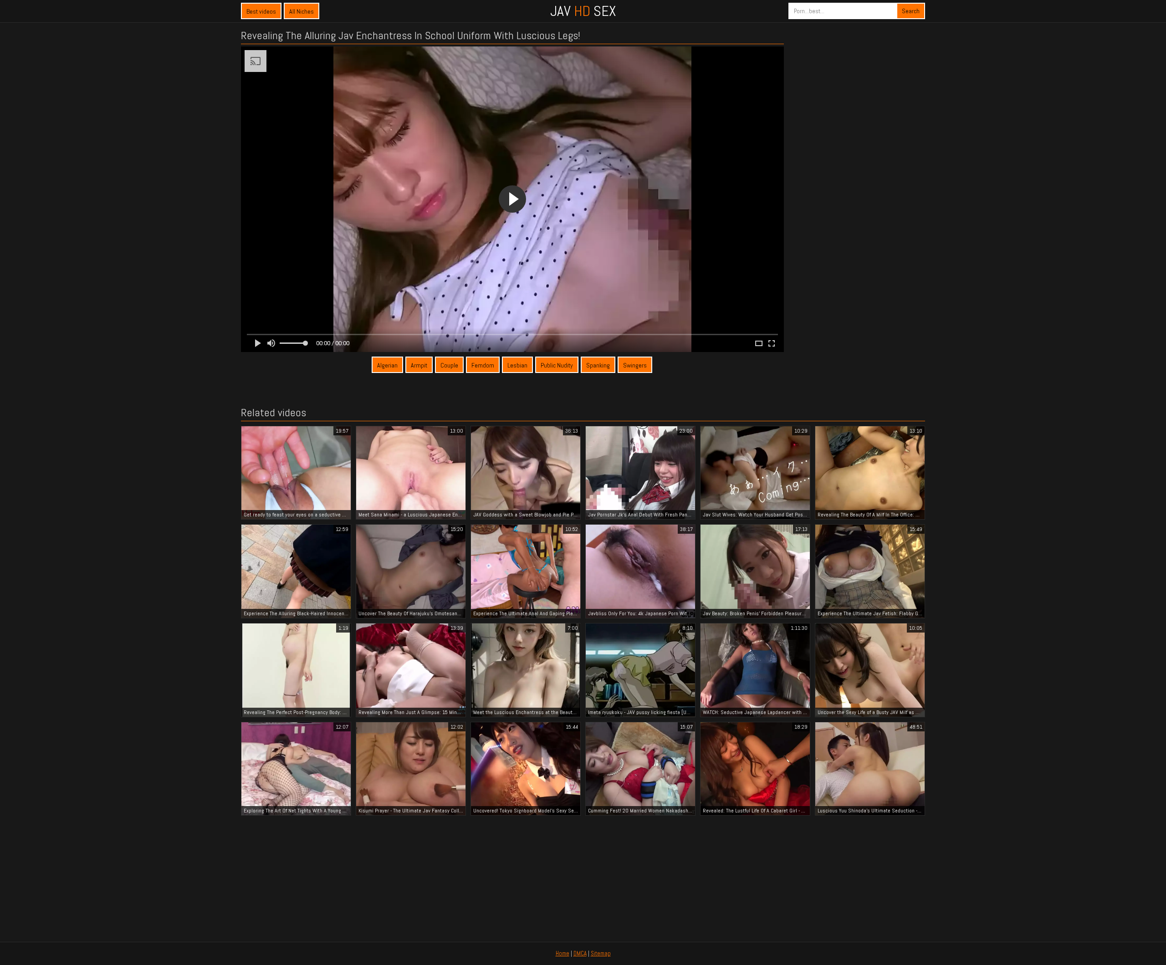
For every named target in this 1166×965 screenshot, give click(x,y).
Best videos (261, 11)
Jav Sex (583, 11)
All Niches (301, 11)
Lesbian (517, 365)
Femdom (482, 365)
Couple (449, 365)
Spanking (598, 365)
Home (562, 953)
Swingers (635, 365)
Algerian (387, 365)
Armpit (419, 365)
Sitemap (601, 953)
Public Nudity (557, 365)
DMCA (580, 953)
